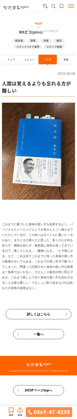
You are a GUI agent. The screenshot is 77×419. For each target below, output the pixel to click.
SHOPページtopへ (38, 390)
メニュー (29, 59)
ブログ (47, 59)
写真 (66, 59)
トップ (11, 59)
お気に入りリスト (61, 6)
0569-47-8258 (52, 412)
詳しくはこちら (38, 314)
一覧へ (39, 334)
